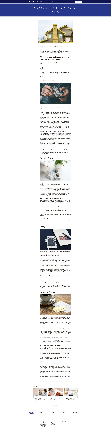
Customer (63, 415)
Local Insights (63, 427)
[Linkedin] (33, 415)
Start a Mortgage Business (54, 418)
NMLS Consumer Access (72, 435)
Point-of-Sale (41, 415)
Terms (33, 436)
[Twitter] (29, 415)
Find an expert (64, 428)
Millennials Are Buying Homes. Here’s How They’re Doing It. (39, 399)
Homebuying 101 (55, 5)
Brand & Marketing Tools (43, 425)
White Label (52, 423)
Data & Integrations (42, 426)
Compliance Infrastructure (43, 421)
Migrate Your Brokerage (54, 419)
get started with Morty (66, 376)
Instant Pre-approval (64, 425)
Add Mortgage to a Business (54, 420)
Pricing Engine (41, 416)
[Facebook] (30, 415)
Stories (65, 415)
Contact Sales (75, 415)
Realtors (52, 415)
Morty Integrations (64, 417)
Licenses (31, 436)
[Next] (77, 397)
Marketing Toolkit (64, 416)
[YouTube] (35, 415)
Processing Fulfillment (43, 422)
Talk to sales (78, 1)
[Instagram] (32, 415)
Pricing (53, 1)
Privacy (36, 436)
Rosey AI (41, 417)
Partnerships (74, 416)
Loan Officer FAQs (64, 418)
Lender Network (42, 420)
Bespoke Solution (53, 424)
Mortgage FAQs (64, 426)
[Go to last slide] (33, 397)
